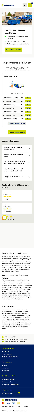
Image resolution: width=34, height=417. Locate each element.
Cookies (26, 406)
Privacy (18, 406)
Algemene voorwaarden (7, 406)
